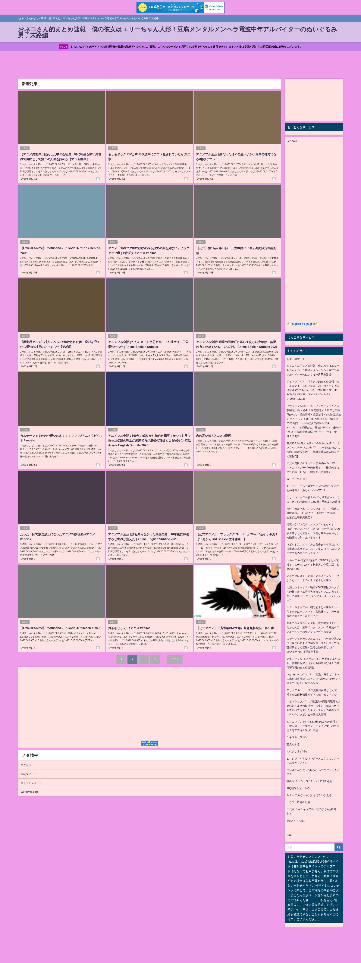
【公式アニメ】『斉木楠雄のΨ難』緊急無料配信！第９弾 (235, 627)
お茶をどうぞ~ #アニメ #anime (129, 627)
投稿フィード (28, 774)
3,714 (174, 659)
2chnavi (292, 141)
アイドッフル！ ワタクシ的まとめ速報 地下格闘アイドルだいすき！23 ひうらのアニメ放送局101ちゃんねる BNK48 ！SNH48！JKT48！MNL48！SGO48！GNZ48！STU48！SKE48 (313, 390)
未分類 (25, 148)
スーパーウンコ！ (297, 479)
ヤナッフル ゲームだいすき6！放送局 (309, 795)
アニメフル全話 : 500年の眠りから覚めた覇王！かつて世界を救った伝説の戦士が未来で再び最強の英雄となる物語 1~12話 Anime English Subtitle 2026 (149, 440)
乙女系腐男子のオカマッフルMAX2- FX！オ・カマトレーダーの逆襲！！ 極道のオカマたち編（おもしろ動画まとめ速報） (313, 467)
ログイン (26, 765)
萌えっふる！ (294, 744)
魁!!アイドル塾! (296, 820)
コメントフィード (31, 783)
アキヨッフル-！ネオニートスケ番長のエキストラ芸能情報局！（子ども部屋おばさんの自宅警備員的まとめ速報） (313, 663)
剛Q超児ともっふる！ (299, 788)
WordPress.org (30, 791)
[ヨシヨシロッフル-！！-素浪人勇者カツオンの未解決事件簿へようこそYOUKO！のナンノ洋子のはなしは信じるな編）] (314, 678)
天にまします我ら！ (298, 751)
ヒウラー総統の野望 (298, 802)
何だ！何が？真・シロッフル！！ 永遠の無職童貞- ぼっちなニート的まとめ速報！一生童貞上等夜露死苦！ (313, 513)
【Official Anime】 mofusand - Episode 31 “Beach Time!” (60, 627)
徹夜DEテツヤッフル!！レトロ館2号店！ (310, 781)
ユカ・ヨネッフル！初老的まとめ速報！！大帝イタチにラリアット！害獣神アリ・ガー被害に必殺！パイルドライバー (313, 611)
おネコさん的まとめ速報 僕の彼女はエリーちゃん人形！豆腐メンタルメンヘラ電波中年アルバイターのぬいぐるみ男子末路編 (313, 370)
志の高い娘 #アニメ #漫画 (213, 435)
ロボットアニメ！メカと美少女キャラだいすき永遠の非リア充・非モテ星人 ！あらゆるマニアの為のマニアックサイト (313, 548)
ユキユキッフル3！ (298, 737)
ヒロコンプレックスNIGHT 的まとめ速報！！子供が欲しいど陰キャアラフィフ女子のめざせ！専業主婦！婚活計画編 (313, 726)
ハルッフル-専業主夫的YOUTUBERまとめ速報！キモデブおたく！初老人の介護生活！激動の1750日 (313, 564)
